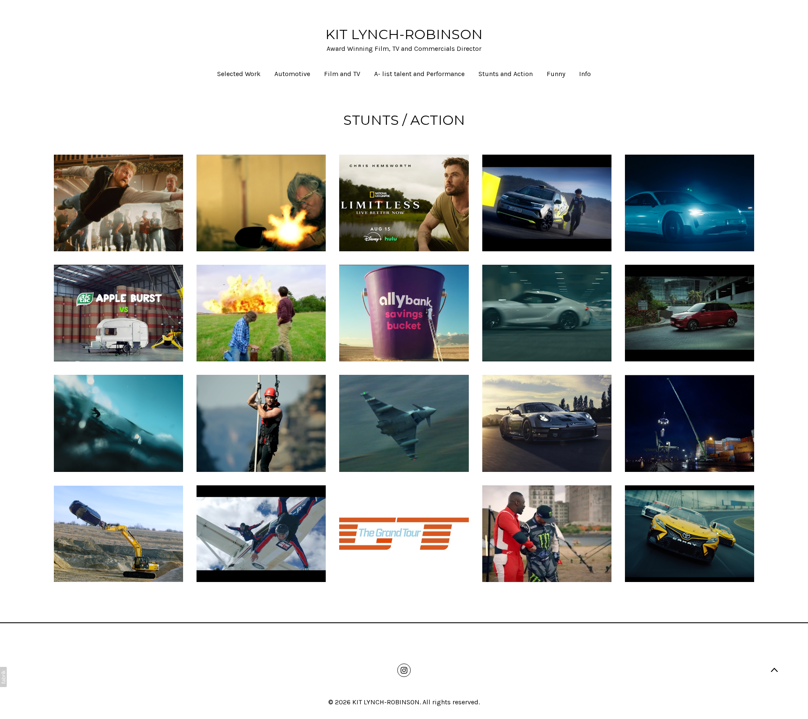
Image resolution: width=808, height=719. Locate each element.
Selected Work (238, 74)
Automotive (292, 74)
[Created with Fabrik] (3, 677)
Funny (556, 74)
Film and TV (342, 74)
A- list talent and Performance (419, 74)
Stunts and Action (505, 74)
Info (585, 74)
